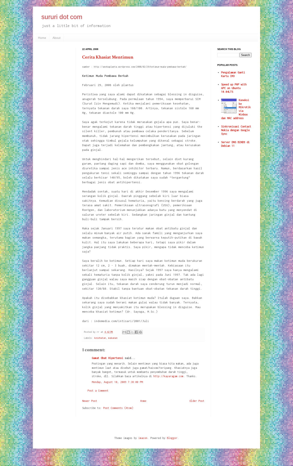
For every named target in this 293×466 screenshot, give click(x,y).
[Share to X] (132, 332)
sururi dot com (61, 16)
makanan (112, 337)
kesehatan (100, 337)
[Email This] (124, 332)
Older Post (196, 400)
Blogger (172, 438)
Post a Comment (98, 390)
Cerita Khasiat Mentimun (107, 57)
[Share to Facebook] (136, 332)
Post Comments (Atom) (118, 408)
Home (42, 37)
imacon (142, 438)
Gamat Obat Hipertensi (107, 358)
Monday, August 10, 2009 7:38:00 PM (117, 382)
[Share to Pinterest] (140, 332)
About (56, 37)
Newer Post (89, 400)
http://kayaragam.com (168, 376)
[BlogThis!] (128, 332)
